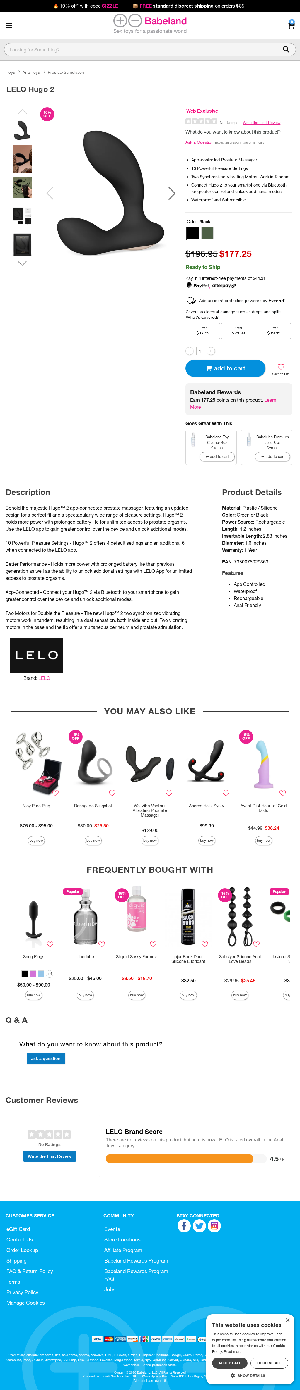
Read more (232, 1351)
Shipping (16, 1261)
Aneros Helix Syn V (206, 805)
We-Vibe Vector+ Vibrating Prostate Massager (150, 810)
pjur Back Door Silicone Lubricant (188, 959)
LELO (44, 678)
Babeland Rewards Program (136, 1261)
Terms (13, 1282)
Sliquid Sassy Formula (137, 956)
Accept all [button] (230, 1363)
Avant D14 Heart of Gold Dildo (264, 808)
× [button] (287, 1320)
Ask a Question (199, 142)
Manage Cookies (25, 1303)
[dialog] (250, 1349)
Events (112, 1229)
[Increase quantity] (211, 351)
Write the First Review (261, 122)
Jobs (109, 1289)
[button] (8, 25)
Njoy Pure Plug (36, 805)
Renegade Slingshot (93, 805)
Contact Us (19, 1239)
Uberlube (85, 956)
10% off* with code (85, 6)
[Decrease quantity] (189, 351)
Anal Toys (31, 72)
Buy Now (36, 840)
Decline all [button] (269, 1363)
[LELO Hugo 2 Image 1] (110, 193)
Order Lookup (22, 1250)
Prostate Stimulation (66, 72)
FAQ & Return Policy (29, 1271)
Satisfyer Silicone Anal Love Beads (240, 959)
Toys (11, 72)
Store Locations (122, 1239)
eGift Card (18, 1229)
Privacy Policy (22, 1292)
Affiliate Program (123, 1250)
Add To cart (229, 368)
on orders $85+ (189, 6)
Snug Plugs (33, 956)
